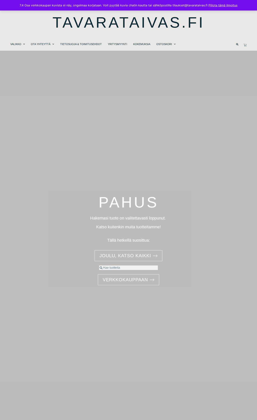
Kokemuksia (141, 44)
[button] (237, 44)
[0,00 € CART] (245, 45)
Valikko (15, 44)
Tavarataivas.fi (128, 22)
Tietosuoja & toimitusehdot (81, 44)
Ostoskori (164, 44)
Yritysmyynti (117, 44)
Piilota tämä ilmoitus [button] (222, 5)
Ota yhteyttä (40, 44)
